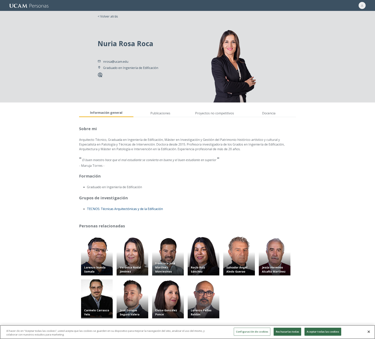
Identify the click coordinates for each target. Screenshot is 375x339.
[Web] (101, 75)
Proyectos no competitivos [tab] (214, 113)
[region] (187, 332)
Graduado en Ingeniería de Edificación (130, 68)
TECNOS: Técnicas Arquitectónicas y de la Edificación (125, 209)
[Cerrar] (368, 331)
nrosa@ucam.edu (115, 61)
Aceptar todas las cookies (323, 331)
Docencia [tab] (268, 113)
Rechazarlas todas (287, 331)
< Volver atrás (108, 16)
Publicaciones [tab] (160, 113)
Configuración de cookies (252, 331)
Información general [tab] (106, 112)
